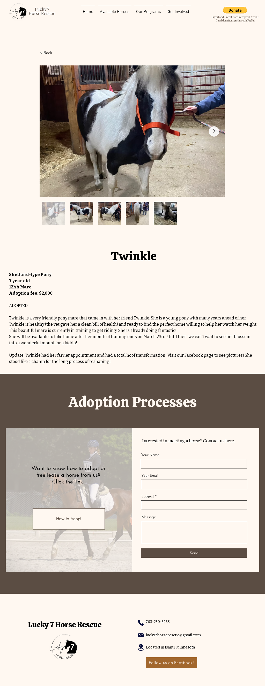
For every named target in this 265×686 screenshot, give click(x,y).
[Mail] (140, 635)
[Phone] (140, 623)
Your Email (150, 475)
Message (149, 517)
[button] (178, 9)
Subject (148, 496)
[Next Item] (214, 131)
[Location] (140, 647)
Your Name (150, 455)
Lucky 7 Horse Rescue (64, 625)
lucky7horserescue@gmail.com (173, 635)
